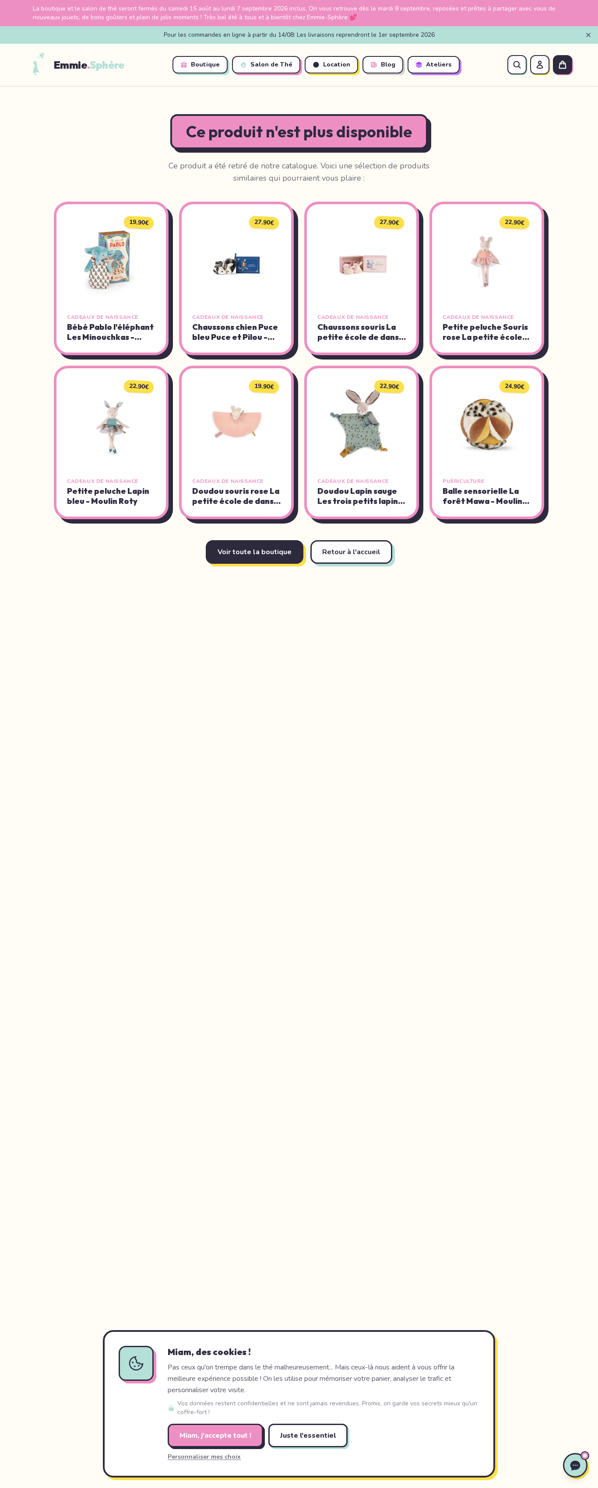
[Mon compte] (539, 64)
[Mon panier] (562, 64)
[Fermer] (588, 35)
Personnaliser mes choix (204, 1457)
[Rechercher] (517, 64)
